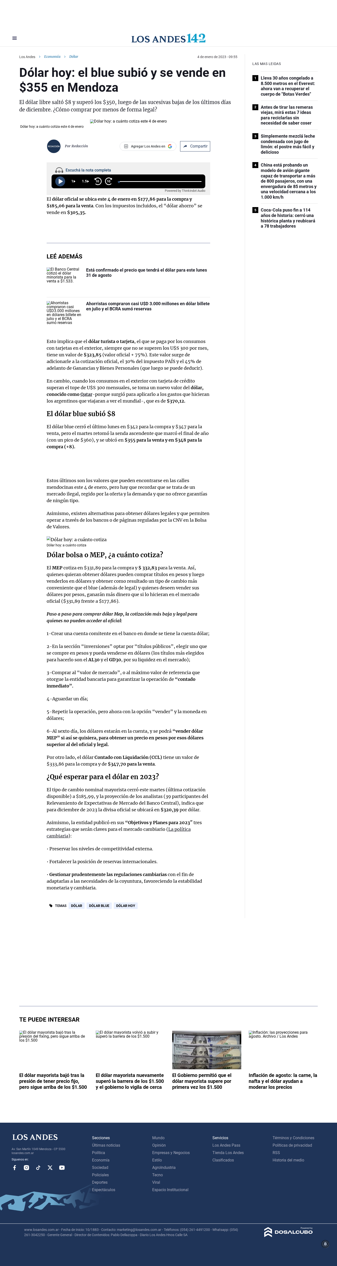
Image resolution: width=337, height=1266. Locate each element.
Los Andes (27, 57)
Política (98, 1152)
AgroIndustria (164, 1167)
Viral (156, 1182)
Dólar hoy (125, 906)
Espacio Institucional (170, 1189)
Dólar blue (99, 906)
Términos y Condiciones (293, 1138)
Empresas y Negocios (171, 1152)
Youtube (62, 1168)
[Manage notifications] (325, 1244)
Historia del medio (288, 1160)
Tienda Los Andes (228, 1152)
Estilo (157, 1160)
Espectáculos (103, 1189)
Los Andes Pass (226, 1145)
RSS (276, 1152)
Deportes (100, 1182)
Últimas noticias (106, 1145)
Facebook (15, 1168)
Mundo (158, 1138)
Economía (52, 56)
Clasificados (223, 1160)
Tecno (157, 1175)
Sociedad (100, 1167)
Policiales (100, 1175)
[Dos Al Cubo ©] (288, 1235)
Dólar (76, 906)
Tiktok (38, 1168)
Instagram (26, 1168)
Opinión (159, 1145)
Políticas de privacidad (292, 1145)
